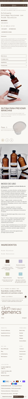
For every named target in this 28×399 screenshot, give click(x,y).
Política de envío (14, 391)
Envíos (20, 356)
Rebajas (21, 338)
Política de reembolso (6, 388)
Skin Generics (4, 8)
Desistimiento (22, 354)
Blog (2, 351)
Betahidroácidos (13, 8)
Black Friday (22, 330)
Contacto (21, 348)
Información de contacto (6, 393)
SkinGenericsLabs (6, 385)
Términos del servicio (6, 391)
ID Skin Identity (4, 354)
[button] (4, 20)
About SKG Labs (4, 348)
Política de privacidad (16, 388)
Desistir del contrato (7, 396)
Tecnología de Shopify (17, 385)
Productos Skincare (5, 330)
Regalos (21, 335)
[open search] (4, 5)
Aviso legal (15, 393)
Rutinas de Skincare (5, 335)
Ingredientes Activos (5, 333)
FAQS (20, 359)
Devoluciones (22, 351)
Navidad (21, 333)
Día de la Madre (22, 340)
